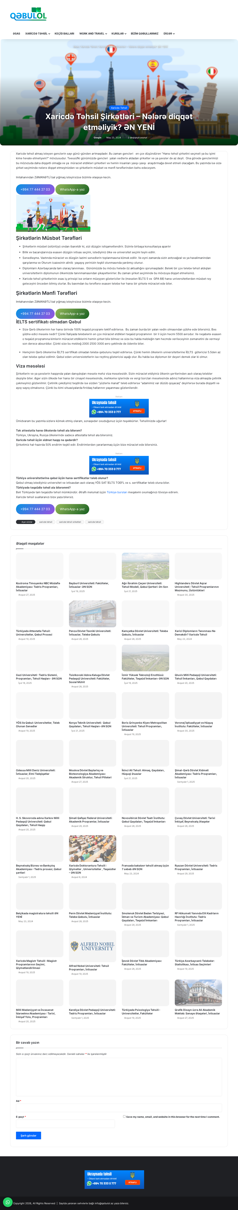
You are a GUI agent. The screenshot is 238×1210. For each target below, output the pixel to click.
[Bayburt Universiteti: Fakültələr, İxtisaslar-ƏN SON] (92, 566)
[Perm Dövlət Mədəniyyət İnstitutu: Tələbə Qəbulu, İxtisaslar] (92, 896)
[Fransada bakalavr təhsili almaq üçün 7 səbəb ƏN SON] (145, 848)
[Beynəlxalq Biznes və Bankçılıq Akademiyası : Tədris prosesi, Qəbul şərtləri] (39, 848)
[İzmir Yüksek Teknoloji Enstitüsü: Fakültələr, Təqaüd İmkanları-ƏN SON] (145, 658)
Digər (168, 33)
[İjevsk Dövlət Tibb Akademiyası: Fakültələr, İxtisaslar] (145, 943)
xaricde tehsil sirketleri (70, 522)
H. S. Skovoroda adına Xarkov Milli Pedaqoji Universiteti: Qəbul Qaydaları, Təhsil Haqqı (37, 821)
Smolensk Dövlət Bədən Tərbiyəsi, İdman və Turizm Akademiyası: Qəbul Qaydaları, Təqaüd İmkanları (145, 917)
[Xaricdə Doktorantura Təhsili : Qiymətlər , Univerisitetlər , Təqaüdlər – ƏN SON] (92, 848)
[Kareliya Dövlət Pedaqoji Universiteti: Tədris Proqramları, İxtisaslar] (92, 993)
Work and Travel (91, 33)
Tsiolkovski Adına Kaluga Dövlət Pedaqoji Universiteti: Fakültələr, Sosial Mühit (89, 678)
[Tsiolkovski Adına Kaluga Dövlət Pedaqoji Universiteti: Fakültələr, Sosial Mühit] (92, 658)
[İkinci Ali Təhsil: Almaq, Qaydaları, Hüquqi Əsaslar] (145, 753)
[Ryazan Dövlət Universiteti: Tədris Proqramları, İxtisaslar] (198, 848)
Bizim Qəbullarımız (144, 33)
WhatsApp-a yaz (72, 189)
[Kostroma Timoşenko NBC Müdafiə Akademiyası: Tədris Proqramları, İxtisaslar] (39, 566)
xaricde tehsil (45, 522)
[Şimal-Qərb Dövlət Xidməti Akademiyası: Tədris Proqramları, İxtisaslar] (198, 753)
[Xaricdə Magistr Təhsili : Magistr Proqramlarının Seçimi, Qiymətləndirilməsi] (39, 943)
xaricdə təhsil (94, 522)
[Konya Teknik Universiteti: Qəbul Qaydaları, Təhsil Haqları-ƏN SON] (92, 705)
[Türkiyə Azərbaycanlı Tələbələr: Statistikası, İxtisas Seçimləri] (198, 943)
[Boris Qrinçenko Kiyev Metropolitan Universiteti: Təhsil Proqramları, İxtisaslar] (145, 705)
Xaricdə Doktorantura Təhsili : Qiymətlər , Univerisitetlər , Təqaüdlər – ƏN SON (92, 869)
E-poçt (21, 1116)
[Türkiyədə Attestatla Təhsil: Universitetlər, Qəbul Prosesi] (39, 613)
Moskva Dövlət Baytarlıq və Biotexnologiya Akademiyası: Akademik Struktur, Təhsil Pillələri (90, 774)
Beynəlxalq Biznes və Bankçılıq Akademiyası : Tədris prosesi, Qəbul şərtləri (38, 869)
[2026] (28, 14)
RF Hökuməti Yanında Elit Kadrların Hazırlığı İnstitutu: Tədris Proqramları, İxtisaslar (197, 917)
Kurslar (118, 33)
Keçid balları (64, 33)
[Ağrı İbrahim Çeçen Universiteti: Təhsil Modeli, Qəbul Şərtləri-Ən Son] (145, 566)
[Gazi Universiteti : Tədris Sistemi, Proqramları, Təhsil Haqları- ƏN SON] (39, 658)
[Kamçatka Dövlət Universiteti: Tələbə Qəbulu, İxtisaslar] (145, 613)
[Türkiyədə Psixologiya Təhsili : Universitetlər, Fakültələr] (145, 993)
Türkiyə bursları (117, 492)
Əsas (16, 33)
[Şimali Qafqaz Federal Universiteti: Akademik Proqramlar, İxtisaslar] (92, 800)
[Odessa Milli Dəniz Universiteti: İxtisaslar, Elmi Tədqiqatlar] (39, 753)
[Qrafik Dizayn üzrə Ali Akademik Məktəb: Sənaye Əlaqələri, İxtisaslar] (198, 993)
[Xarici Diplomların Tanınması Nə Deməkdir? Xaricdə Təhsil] (198, 613)
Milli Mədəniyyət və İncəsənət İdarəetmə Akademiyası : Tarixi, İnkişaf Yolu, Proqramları (35, 1013)
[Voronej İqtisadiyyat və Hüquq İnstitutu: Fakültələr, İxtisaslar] (198, 705)
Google (97, 137)
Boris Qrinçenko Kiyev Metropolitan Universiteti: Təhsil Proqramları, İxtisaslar (144, 726)
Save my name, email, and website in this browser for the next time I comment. (173, 1116)
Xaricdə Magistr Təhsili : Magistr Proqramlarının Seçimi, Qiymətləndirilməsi (36, 964)
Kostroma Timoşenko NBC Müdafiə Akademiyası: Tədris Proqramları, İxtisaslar (38, 587)
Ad (18, 1100)
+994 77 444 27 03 (35, 189)
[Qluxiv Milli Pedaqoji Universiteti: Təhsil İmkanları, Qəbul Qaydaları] (198, 658)
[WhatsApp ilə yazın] (8, 1202)
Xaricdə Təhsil (36, 33)
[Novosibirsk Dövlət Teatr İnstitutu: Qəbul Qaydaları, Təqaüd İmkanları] (145, 800)
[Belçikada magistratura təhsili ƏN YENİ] (39, 896)
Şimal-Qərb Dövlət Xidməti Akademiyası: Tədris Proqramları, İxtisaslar (196, 774)
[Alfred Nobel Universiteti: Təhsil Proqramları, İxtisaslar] (92, 946)
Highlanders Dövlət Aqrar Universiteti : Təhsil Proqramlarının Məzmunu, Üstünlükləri (197, 587)
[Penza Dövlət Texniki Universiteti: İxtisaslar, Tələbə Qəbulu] (92, 613)
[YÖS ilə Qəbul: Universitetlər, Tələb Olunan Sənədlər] (39, 705)
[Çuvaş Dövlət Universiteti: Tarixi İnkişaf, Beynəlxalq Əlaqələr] (198, 800)
